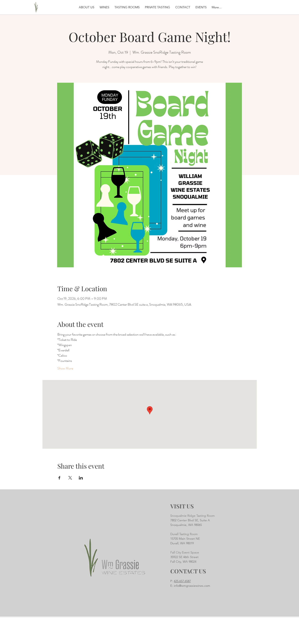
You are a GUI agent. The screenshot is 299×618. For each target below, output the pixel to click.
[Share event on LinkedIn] (81, 478)
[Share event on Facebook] (59, 478)
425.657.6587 (182, 581)
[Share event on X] (70, 478)
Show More (65, 368)
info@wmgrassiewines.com (192, 586)
